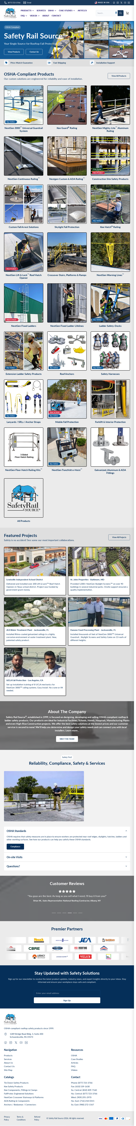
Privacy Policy (7, 1118)
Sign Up (67, 1000)
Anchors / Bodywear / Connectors (20, 1104)
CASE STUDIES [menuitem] (65, 10)
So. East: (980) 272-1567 (82, 1104)
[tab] (54, 913)
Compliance (15, 846)
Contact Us (34, 52)
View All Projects (119, 537)
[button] (116, 13)
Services (8, 1059)
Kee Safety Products (13, 1086)
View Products (14, 52)
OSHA (74, 1055)
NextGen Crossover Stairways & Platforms (24, 1097)
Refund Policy (37, 1118)
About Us (8, 1062)
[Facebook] (114, 2)
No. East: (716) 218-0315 (82, 1101)
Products (8, 1055)
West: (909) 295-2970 (81, 1097)
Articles (74, 1062)
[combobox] (105, 13)
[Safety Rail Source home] (10, 13)
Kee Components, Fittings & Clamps (20, 1090)
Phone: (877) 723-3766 (81, 1082)
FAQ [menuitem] (23, 15)
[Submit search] (121, 13)
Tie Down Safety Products (16, 1082)
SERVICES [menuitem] (41, 10)
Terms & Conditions (21, 1118)
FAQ (73, 1066)
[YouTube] (125, 2)
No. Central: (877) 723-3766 (84, 1093)
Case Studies (77, 1059)
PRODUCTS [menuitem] (26, 10)
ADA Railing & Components (17, 1101)
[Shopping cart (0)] (127, 13)
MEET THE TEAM (67, 739)
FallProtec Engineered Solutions (19, 1093)
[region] (67, 903)
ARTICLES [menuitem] (82, 10)
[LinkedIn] (129, 2)
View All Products (119, 76)
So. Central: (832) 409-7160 (84, 1090)
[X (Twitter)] (121, 2)
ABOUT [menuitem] (45, 15)
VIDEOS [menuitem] (33, 15)
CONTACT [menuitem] (56, 15)
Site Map (8, 1070)
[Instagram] (117, 2)
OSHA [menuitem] (51, 10)
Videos (74, 1070)
